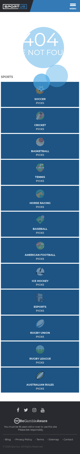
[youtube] (42, 410)
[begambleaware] (30, 423)
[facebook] (19, 410)
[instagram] (34, 410)
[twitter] (26, 410)
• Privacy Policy (23, 439)
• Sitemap (53, 439)
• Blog (7, 439)
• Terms (39, 439)
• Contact (67, 439)
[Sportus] (15, 6)
